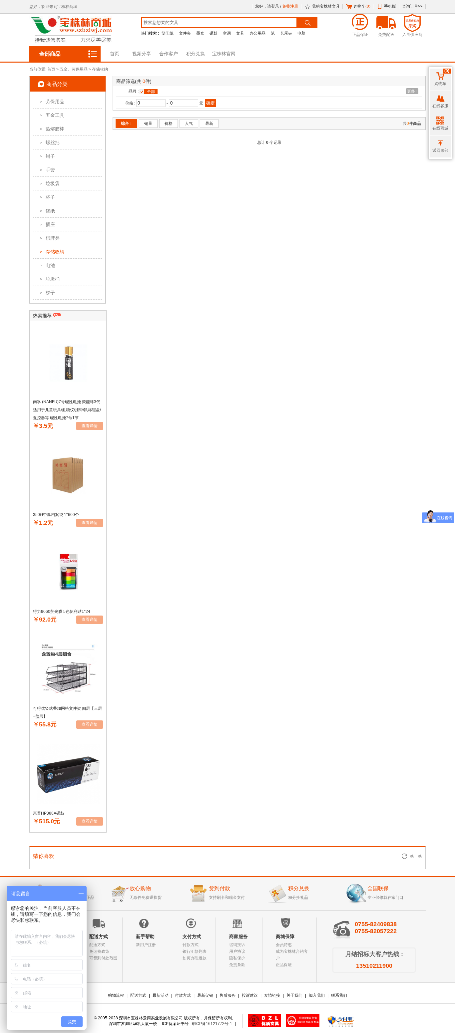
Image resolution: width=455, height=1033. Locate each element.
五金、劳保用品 (74, 69)
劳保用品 (52, 101)
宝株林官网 (223, 53)
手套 (47, 169)
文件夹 (185, 33)
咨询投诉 (237, 944)
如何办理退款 (195, 958)
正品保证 (284, 964)
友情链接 (272, 995)
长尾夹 (286, 33)
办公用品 (257, 33)
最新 (209, 123)
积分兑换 (195, 53)
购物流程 (116, 995)
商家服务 (238, 936)
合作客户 (168, 53)
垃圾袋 (50, 183)
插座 (47, 224)
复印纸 (168, 33)
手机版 (390, 6)
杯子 (47, 197)
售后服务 (227, 995)
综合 (126, 123)
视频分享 (141, 53)
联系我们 (339, 995)
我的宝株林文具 (326, 6)
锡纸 (47, 210)
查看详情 (90, 425)
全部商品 (50, 54)
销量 (148, 123)
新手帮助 (145, 936)
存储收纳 (100, 69)
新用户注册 (146, 944)
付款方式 (191, 944)
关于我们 (294, 995)
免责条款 (237, 964)
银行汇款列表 (195, 951)
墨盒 (200, 33)
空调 (227, 33)
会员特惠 (284, 944)
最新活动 (161, 995)
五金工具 (52, 115)
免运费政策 (99, 951)
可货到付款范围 (103, 958)
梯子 (47, 292)
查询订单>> (412, 6)
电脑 (301, 33)
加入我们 (317, 995)
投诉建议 (250, 995)
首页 (114, 53)
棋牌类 (50, 238)
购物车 (361, 6)
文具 (240, 33)
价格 (169, 123)
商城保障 (285, 936)
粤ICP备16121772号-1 (211, 1023)
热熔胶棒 (52, 128)
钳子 (47, 156)
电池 (47, 265)
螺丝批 (50, 142)
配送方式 (98, 936)
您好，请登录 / (268, 6)
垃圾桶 (50, 279)
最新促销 (205, 995)
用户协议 (237, 951)
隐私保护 (237, 958)
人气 (189, 123)
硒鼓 (214, 33)
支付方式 (192, 936)
